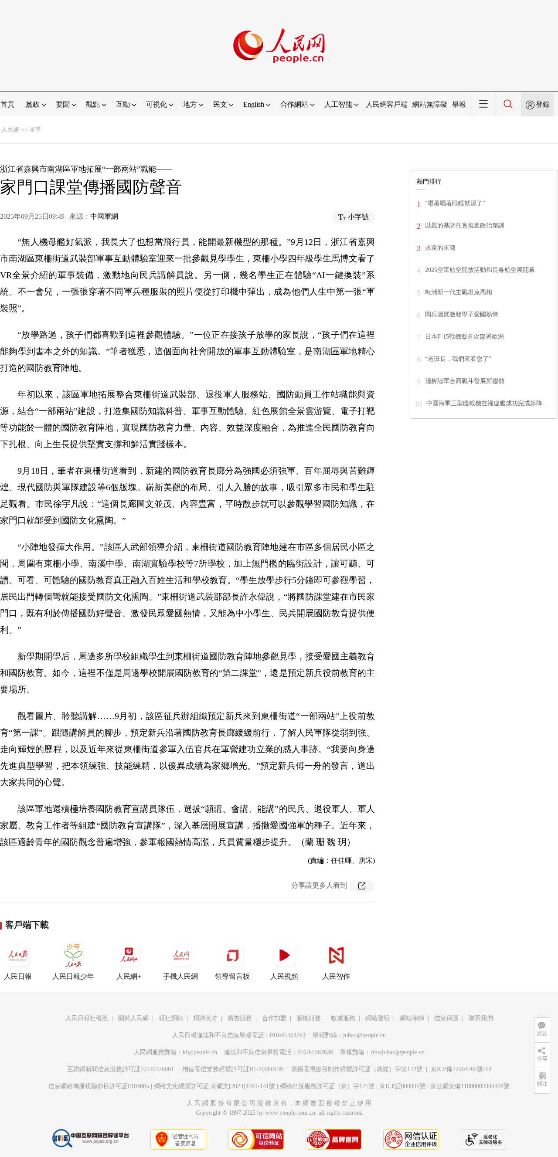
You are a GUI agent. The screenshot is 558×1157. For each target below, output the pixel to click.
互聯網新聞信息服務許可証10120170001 (120, 1069)
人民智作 (336, 976)
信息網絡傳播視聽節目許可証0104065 (98, 1086)
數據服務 (343, 1018)
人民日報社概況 (86, 1018)
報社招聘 (171, 1018)
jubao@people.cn (364, 1035)
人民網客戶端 (387, 104)
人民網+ (128, 976)
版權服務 (308, 1018)
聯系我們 (481, 1018)
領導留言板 (232, 976)
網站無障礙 (429, 104)
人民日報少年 (73, 976)
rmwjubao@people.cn (398, 1052)
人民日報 (18, 976)
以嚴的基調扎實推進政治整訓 (464, 225)
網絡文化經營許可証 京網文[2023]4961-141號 (214, 1086)
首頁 (7, 104)
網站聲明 (377, 1018)
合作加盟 (274, 1018)
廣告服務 (240, 1018)
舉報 (459, 104)
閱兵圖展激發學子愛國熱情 (461, 314)
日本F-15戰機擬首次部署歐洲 (464, 336)
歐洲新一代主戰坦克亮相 (458, 292)
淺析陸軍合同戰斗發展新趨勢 (464, 381)
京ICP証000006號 (402, 1086)
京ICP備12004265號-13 (461, 1069)
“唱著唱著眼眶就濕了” (455, 203)
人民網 (10, 129)
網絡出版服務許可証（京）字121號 (327, 1086)
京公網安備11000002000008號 (470, 1086)
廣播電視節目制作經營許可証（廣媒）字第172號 (356, 1069)
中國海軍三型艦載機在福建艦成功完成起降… (487, 403)
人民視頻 (284, 976)
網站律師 (412, 1018)
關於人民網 (133, 1018)
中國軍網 (104, 216)
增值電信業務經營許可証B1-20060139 (232, 1069)
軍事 (35, 129)
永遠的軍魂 (440, 247)
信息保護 (446, 1018)
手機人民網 (180, 976)
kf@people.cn (200, 1052)
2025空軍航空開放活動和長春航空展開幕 (480, 270)
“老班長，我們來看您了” (458, 359)
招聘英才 (205, 1018)
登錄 (543, 104)
